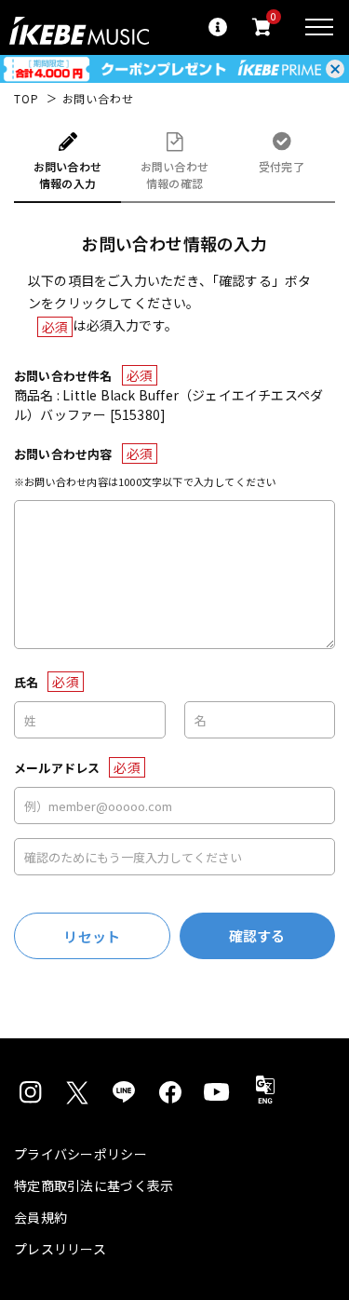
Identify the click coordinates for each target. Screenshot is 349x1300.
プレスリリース (60, 1248)
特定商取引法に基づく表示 (93, 1185)
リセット (91, 936)
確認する (257, 935)
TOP (26, 98)
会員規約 (40, 1217)
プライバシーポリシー (80, 1153)
